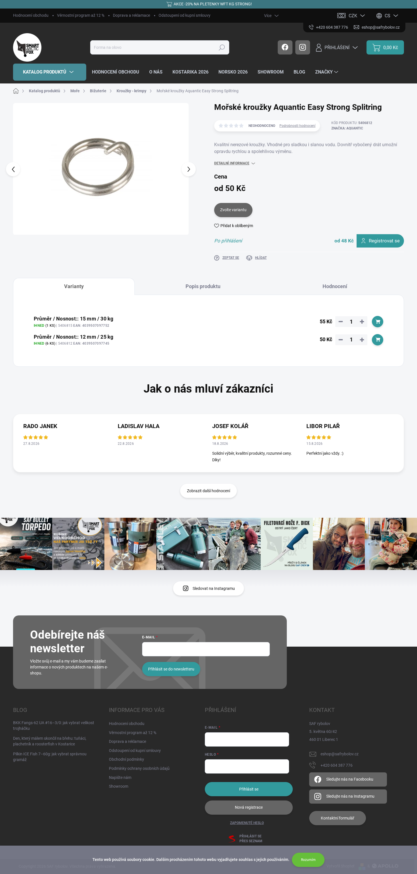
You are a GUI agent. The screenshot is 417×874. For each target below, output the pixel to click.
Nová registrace (249, 807)
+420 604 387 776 (337, 765)
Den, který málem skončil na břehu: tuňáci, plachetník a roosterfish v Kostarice (49, 741)
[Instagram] (302, 47)
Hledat (222, 47)
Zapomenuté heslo (247, 823)
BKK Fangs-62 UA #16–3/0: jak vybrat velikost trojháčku (53, 725)
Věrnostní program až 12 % (80, 15)
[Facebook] (285, 47)
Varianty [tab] (74, 286)
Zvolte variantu (233, 210)
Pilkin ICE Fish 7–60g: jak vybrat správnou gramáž (50, 757)
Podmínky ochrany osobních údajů (139, 768)
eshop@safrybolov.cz (340, 754)
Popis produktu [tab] (203, 286)
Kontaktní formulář (337, 818)
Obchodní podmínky (126, 759)
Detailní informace (231, 163)
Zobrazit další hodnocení (208, 491)
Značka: (347, 128)
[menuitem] (49, 72)
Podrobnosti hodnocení (297, 126)
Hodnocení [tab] (335, 286)
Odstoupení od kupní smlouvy (184, 15)
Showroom (118, 786)
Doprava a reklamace (131, 15)
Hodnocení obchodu (31, 15)
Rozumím (308, 860)
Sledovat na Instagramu (214, 588)
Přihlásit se (248, 789)
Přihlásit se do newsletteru (171, 669)
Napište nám (120, 777)
